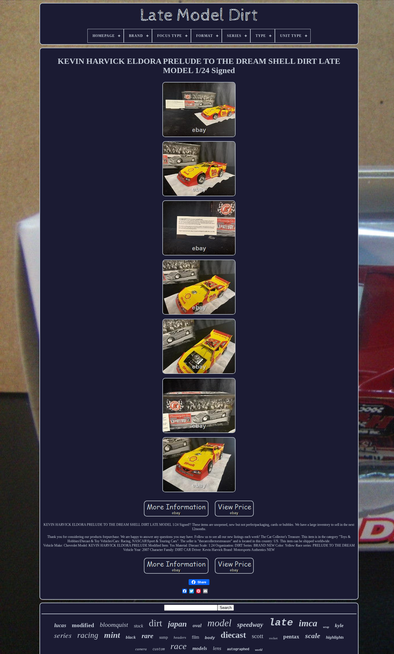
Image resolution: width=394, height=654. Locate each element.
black (131, 637)
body (210, 637)
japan (177, 623)
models (199, 648)
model (219, 623)
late (281, 623)
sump (163, 637)
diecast (233, 635)
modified (83, 625)
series (63, 635)
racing (87, 635)
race (178, 646)
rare (147, 636)
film (195, 637)
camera (141, 649)
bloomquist (114, 624)
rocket (273, 638)
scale (312, 636)
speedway (250, 624)
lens (217, 648)
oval (197, 625)
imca (308, 623)
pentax (291, 636)
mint (112, 635)
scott (257, 636)
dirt (155, 623)
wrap (326, 627)
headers (180, 637)
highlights (335, 637)
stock (138, 625)
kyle (339, 625)
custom (159, 649)
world (258, 649)
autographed (238, 649)
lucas (60, 625)
